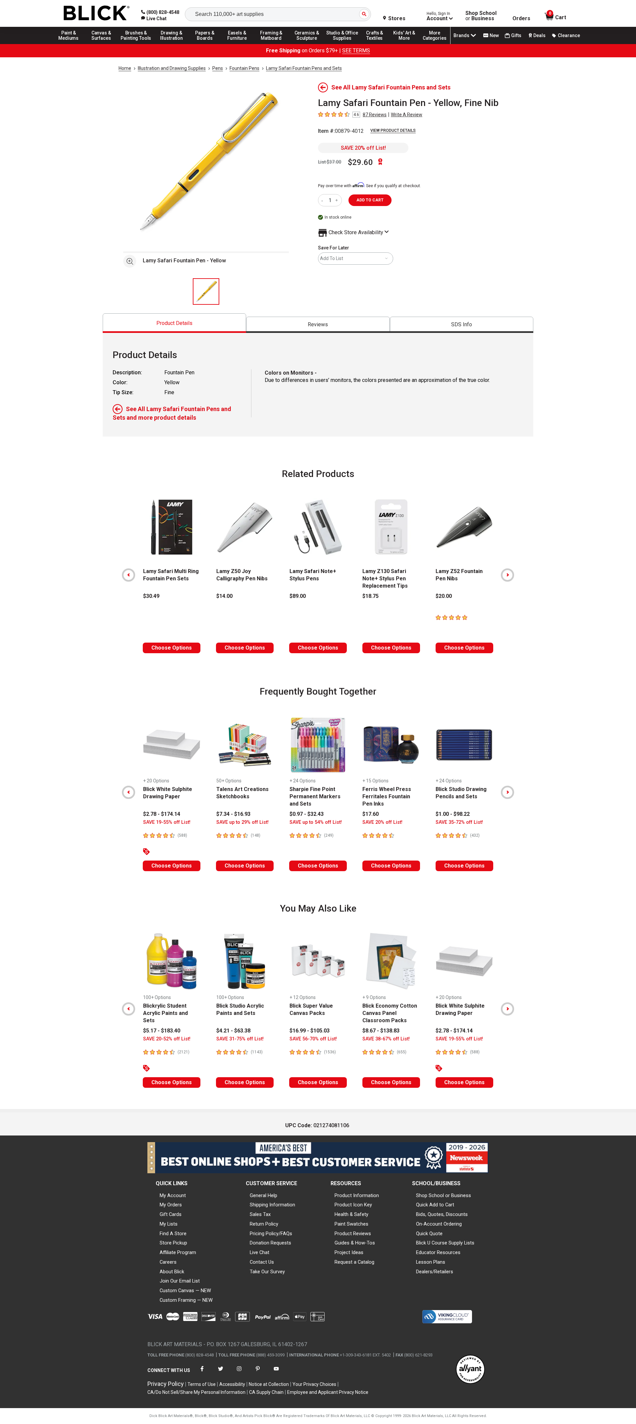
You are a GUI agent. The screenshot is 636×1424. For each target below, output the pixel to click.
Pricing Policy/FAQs (271, 1234)
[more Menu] (435, 43)
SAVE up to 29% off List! (242, 822)
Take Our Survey (267, 1272)
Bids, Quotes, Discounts (442, 1214)
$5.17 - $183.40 (161, 1031)
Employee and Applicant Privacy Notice (327, 1392)
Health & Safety (351, 1214)
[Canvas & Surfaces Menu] (102, 43)
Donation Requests (270, 1243)
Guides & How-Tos (355, 1243)
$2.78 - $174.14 (161, 814)
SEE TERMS (356, 50)
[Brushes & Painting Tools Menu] (136, 43)
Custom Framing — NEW (186, 1300)
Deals (539, 35)
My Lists (169, 1224)
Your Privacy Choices (314, 1384)
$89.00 (298, 596)
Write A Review (406, 114)
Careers (168, 1262)
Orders (521, 18)
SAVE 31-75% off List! (240, 1039)
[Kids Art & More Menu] (407, 43)
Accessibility (232, 1384)
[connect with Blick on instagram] (239, 1373)
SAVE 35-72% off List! (459, 822)
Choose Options (171, 648)
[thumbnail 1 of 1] (206, 291)
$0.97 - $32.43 (307, 814)
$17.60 (370, 814)
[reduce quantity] (323, 200)
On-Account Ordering (439, 1224)
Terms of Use (201, 1384)
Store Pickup (173, 1243)
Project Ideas (349, 1252)
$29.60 (360, 162)
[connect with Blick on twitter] (220, 1373)
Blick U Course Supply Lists (445, 1243)
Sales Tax (260, 1214)
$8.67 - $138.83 (380, 1031)
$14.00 (224, 596)
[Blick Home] (97, 13)
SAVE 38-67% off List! (386, 1039)
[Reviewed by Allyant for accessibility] (470, 1369)
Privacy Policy (165, 1383)
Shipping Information (272, 1205)
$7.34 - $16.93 (233, 814)
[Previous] (128, 575)
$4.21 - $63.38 (233, 1031)
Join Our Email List (180, 1281)
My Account (173, 1195)
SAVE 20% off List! (363, 148)
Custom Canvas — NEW (185, 1290)
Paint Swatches (351, 1224)
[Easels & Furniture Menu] (238, 43)
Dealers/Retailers (434, 1272)
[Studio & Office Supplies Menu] (342, 43)
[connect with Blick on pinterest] (257, 1373)
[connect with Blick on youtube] (276, 1373)
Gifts (516, 35)
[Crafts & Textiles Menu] (378, 43)
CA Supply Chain (266, 1392)
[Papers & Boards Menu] (207, 43)
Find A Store (173, 1234)
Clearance (569, 35)
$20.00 (444, 596)
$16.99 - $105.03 (310, 1031)
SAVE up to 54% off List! (316, 822)
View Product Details (393, 130)
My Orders (171, 1205)
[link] (154, 18)
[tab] (174, 323)
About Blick (172, 1272)
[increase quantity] (337, 200)
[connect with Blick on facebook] (202, 1373)
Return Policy (264, 1224)
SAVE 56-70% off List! (313, 1039)
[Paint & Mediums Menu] (71, 43)
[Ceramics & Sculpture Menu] (307, 43)
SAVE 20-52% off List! (166, 1039)
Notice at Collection (269, 1384)
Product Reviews (353, 1234)
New (494, 35)
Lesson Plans (430, 1262)
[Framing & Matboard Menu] (271, 43)
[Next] (507, 575)
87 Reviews (375, 114)
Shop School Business (481, 16)
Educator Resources (438, 1252)
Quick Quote (429, 1234)
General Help (263, 1195)
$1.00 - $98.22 (453, 814)
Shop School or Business (443, 1195)
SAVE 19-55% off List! (166, 822)
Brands (461, 35)
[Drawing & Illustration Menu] (172, 43)
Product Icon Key (353, 1205)
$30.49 (151, 596)
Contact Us (262, 1262)
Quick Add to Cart (435, 1205)
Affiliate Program (178, 1252)
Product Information (357, 1195)
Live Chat (259, 1252)
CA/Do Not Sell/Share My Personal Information (196, 1392)
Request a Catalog (354, 1262)
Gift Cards (171, 1214)
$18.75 (370, 596)
